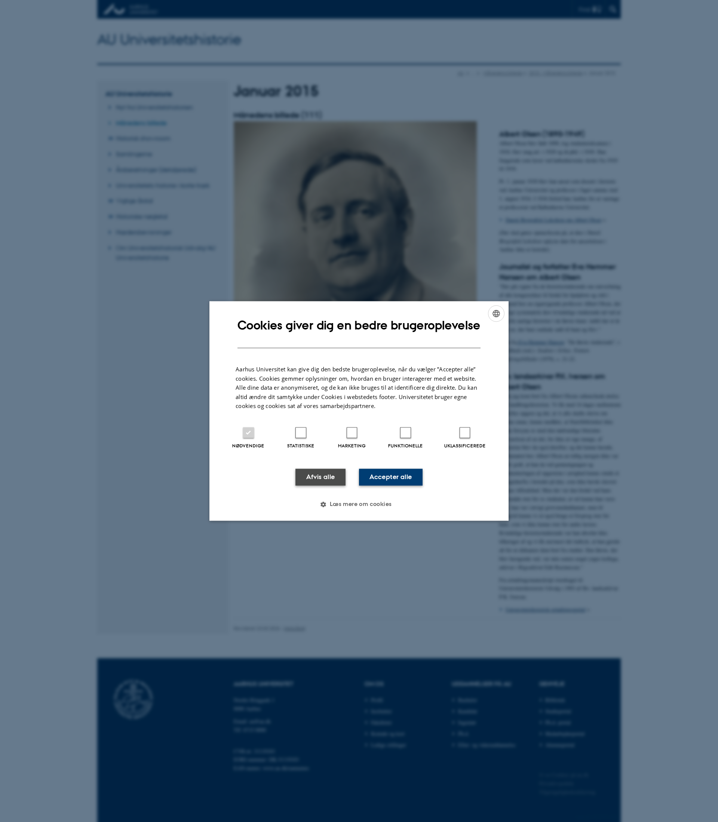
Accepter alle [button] (390, 477)
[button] (359, 504)
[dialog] (359, 411)
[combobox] (496, 313)
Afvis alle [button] (320, 477)
